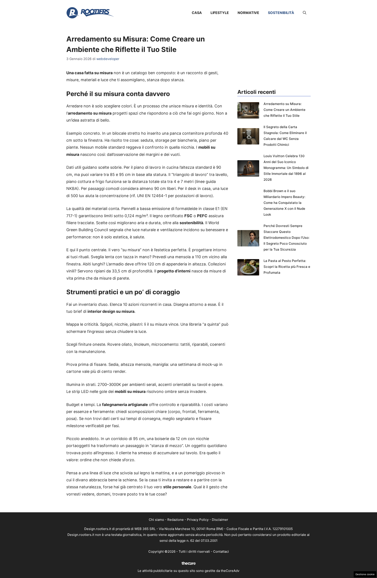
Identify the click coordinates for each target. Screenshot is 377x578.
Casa (197, 12)
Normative (248, 12)
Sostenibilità (281, 12)
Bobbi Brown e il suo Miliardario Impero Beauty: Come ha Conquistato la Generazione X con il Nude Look (284, 203)
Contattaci (221, 551)
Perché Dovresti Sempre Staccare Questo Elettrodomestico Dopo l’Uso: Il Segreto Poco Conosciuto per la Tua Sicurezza (286, 237)
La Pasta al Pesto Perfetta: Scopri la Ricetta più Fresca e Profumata (287, 267)
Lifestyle (220, 12)
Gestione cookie (365, 574)
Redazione (175, 520)
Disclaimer (220, 520)
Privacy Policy (198, 520)
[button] (304, 12)
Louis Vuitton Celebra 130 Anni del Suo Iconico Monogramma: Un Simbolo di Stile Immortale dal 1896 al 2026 (286, 168)
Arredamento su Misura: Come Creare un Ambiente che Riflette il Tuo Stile (284, 110)
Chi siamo (156, 520)
